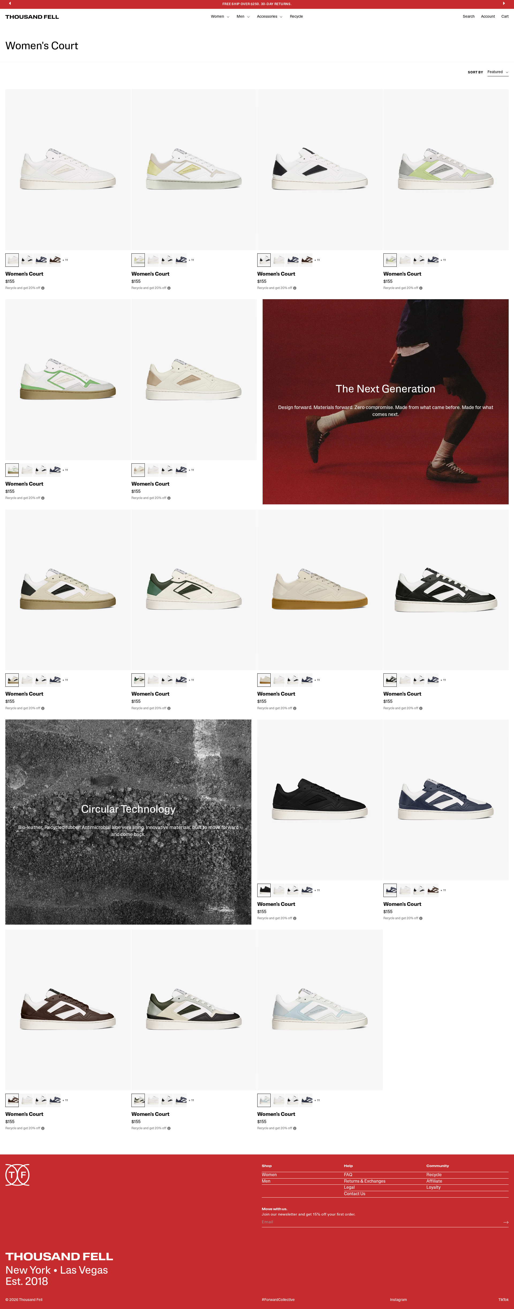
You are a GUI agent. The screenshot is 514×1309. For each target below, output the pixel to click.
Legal (349, 1188)
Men (266, 1181)
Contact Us (354, 1194)
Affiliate (434, 1181)
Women (269, 1175)
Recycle (296, 17)
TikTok (503, 1300)
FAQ (348, 1175)
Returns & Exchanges (365, 1181)
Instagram (398, 1300)
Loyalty (433, 1188)
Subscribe (506, 1222)
